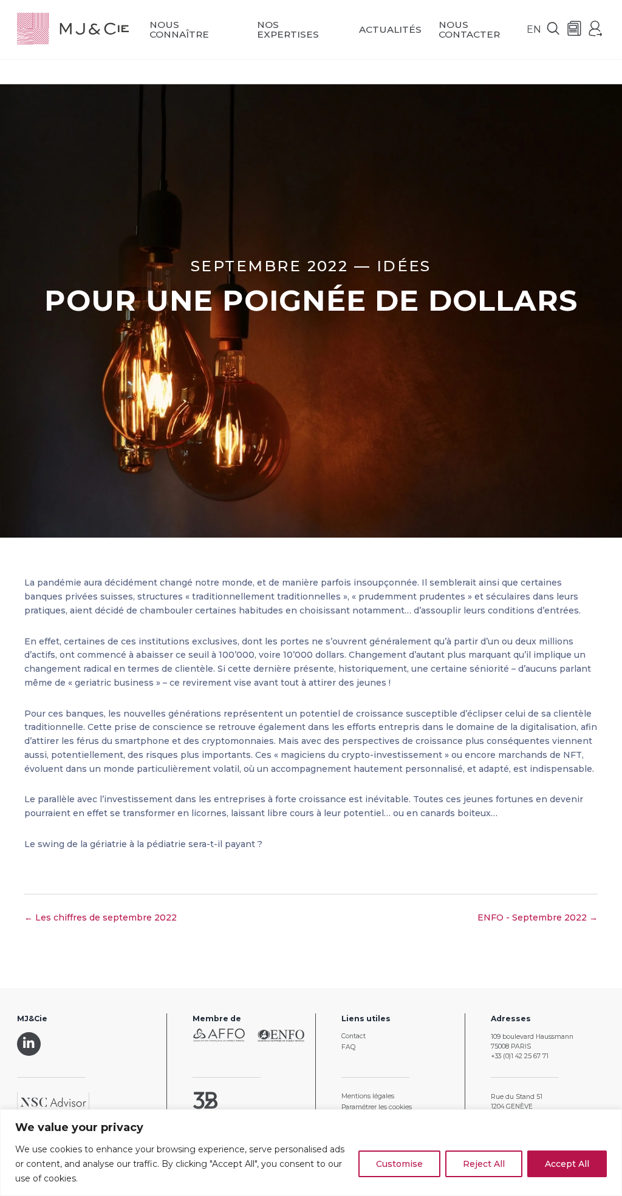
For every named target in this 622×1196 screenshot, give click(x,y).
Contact (353, 1036)
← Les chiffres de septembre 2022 (100, 917)
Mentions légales (367, 1096)
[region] (311, 1152)
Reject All (484, 1163)
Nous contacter (469, 29)
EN (534, 29)
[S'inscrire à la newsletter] (574, 29)
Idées (404, 266)
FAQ (348, 1047)
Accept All (567, 1163)
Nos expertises (288, 29)
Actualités (390, 29)
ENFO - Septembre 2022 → (537, 917)
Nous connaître (179, 29)
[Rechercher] (553, 29)
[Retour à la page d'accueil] (73, 29)
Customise (399, 1163)
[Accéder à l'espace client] (596, 29)
